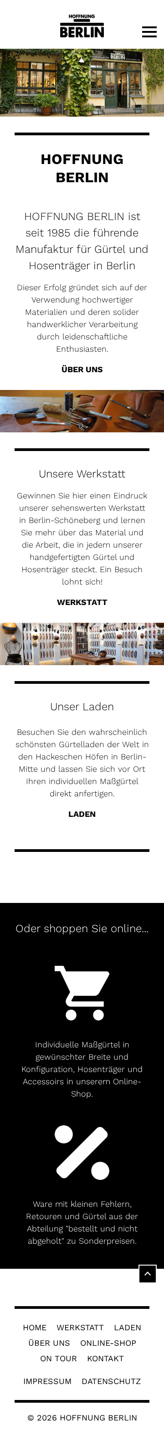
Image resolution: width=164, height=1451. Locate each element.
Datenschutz (111, 1381)
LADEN (82, 814)
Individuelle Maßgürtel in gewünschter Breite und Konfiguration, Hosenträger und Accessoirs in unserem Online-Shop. (82, 1069)
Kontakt (105, 1358)
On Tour (58, 1358)
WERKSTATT (82, 602)
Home (34, 1327)
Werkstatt (80, 1327)
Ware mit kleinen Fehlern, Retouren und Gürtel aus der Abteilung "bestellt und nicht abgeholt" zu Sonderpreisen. (82, 1222)
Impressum (47, 1381)
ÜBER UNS (82, 369)
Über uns (49, 1343)
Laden (127, 1327)
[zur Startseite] (82, 27)
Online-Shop (108, 1343)
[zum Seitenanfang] (147, 1273)
